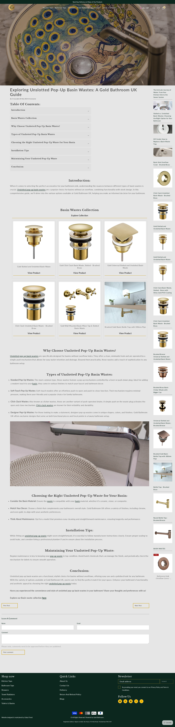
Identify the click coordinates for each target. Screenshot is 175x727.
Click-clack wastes (44, 405)
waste (50, 501)
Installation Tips (20, 150)
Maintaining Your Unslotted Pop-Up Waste (34, 159)
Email (78, 623)
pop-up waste (56, 556)
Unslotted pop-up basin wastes (31, 189)
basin (34, 383)
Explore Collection (79, 215)
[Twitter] (141, 701)
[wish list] (158, 8)
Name (3, 623)
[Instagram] (120, 701)
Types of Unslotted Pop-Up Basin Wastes (33, 134)
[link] (87, 44)
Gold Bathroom (99, 717)
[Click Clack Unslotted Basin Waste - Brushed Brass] (161, 563)
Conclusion (17, 167)
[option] (162, 568)
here (44, 598)
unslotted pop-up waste (35, 535)
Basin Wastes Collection (24, 118)
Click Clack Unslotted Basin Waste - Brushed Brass (162, 577)
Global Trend (28, 717)
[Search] (154, 8)
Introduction (18, 110)
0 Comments (32, 99)
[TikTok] (131, 701)
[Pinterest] (125, 701)
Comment (5, 632)
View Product (34, 273)
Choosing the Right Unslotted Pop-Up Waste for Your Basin (43, 142)
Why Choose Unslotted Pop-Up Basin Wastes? (35, 126)
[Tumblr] (136, 701)
